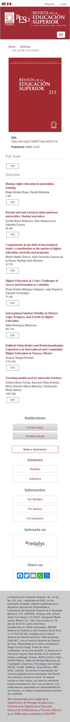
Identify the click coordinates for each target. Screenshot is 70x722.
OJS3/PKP (49, 714)
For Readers (35, 499)
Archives (25, 46)
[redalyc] (35, 544)
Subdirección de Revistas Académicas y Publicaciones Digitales (31, 704)
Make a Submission (35, 449)
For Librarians (35, 518)
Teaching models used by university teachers (34, 377)
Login (63, 4)
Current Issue (35, 427)
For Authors (35, 509)
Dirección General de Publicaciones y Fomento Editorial (34, 708)
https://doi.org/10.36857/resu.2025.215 (34, 141)
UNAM (17, 714)
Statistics (35, 469)
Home (11, 46)
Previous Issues (35, 436)
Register (50, 4)
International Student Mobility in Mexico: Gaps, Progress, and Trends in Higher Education (32, 317)
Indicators (35, 478)
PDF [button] (12, 166)
